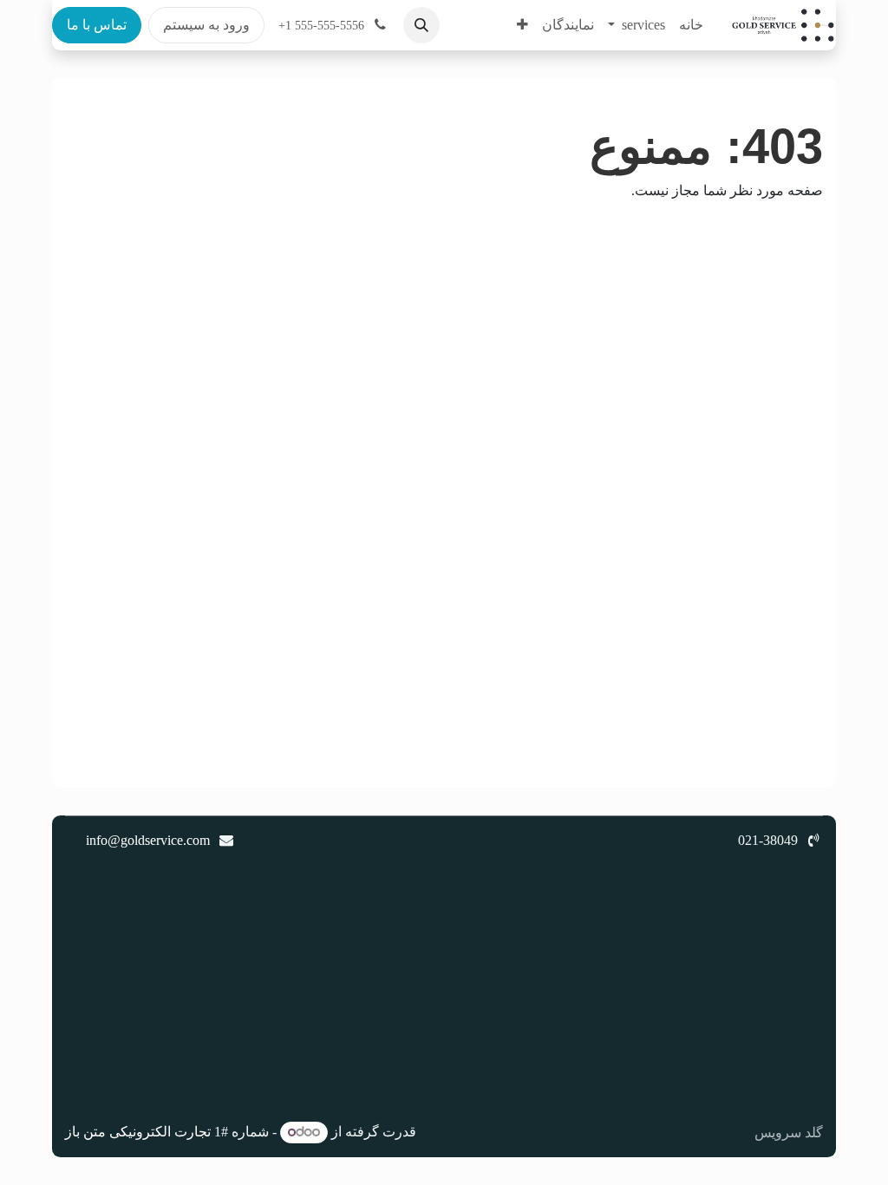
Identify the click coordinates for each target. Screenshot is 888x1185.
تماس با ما (97, 24)
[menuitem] (691, 25)
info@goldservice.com (148, 840)
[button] (421, 25)
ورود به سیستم (206, 24)
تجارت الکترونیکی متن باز (138, 1131)
